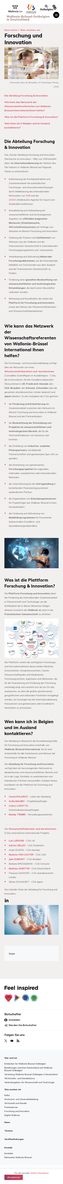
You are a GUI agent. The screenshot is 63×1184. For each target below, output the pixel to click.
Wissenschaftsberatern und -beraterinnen (29, 371)
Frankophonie (11, 1107)
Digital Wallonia (12, 1115)
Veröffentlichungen (14, 1139)
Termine (8, 1130)
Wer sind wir (10, 1058)
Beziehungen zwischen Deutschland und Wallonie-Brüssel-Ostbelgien (28, 1069)
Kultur (7, 1095)
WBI (28, 195)
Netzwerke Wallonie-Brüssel (18, 1157)
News (7, 1122)
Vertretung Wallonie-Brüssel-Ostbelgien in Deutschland (31, 1074)
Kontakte (8, 1153)
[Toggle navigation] (56, 15)
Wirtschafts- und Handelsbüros (19, 1078)
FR (35, 1167)
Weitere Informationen (39, 1173)
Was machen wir (31, 30)
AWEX (12, 199)
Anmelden (14, 1019)
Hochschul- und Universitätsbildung (21, 1099)
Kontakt (8, 1147)
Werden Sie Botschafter (22, 1025)
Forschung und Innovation (16, 1111)
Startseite (10, 30)
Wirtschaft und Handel (15, 1103)
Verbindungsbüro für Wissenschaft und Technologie (29, 1082)
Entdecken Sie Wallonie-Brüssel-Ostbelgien (25, 1063)
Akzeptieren (13, 1177)
